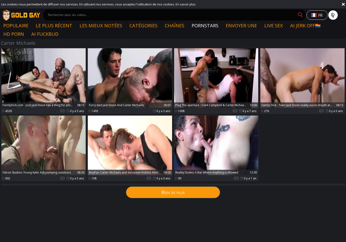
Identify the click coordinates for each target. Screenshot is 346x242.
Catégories (143, 25)
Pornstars (205, 25)
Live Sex (273, 25)
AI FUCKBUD (44, 34)
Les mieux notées (101, 25)
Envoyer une (241, 25)
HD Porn (13, 34)
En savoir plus (186, 4)
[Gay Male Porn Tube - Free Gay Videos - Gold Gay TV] (21, 15)
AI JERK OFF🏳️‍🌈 (305, 25)
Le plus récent (54, 25)
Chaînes (174, 25)
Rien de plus (173, 192)
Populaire (15, 25)
